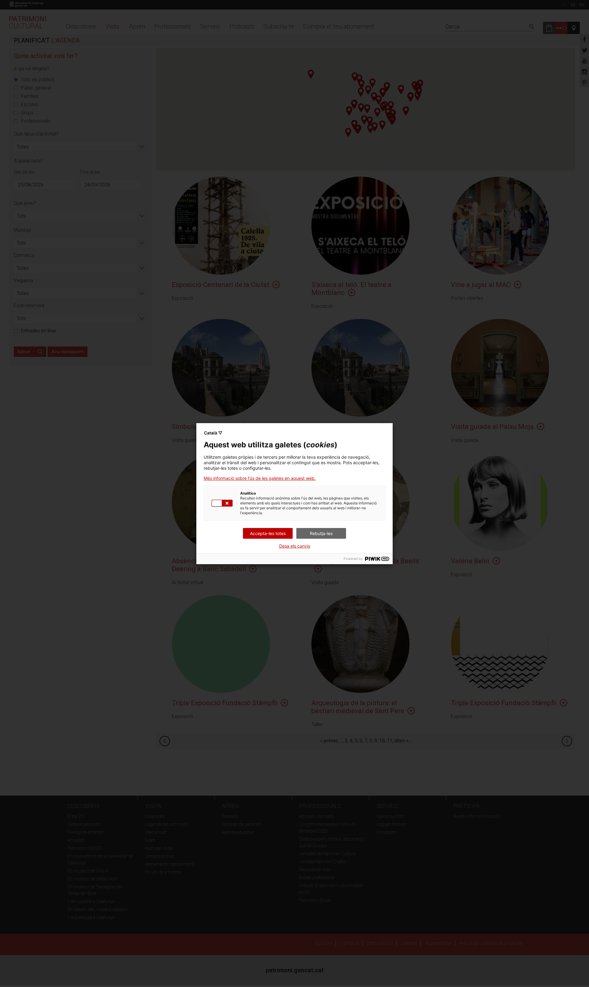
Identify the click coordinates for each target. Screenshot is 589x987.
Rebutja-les (321, 533)
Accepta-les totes (268, 533)
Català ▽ (213, 432)
